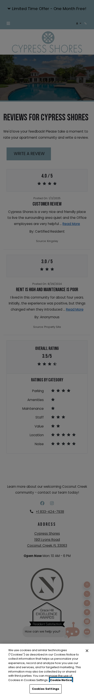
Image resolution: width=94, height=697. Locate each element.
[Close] (87, 650)
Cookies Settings (45, 689)
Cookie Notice (61, 680)
